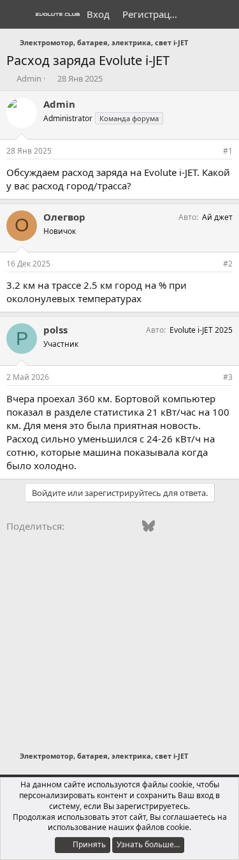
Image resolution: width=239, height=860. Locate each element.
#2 (228, 263)
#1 (228, 150)
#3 (228, 377)
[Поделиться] (210, 151)
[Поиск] (224, 14)
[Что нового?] (198, 14)
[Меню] (18, 14)
